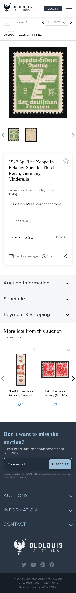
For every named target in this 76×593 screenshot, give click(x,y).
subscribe (60, 464)
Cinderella (20, 221)
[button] (4, 135)
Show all (11, 337)
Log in (53, 8)
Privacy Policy (60, 473)
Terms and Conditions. (41, 587)
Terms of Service (11, 476)
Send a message (26, 256)
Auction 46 (19, 22)
